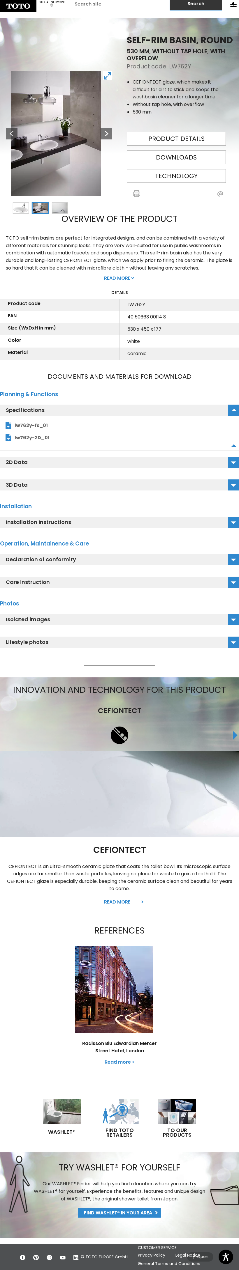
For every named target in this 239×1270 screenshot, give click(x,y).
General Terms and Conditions (169, 1264)
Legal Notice (187, 1255)
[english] (18, 6)
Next (106, 134)
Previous (9, 134)
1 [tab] (20, 208)
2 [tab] (40, 208)
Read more (117, 902)
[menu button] (233, 5)
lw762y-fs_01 (31, 425)
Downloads (176, 157)
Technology (176, 175)
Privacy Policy (151, 1255)
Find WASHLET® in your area (118, 1212)
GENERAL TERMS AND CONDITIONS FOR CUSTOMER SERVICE (175, 1244)
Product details (176, 138)
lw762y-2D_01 (32, 437)
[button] (148, 194)
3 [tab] (60, 208)
